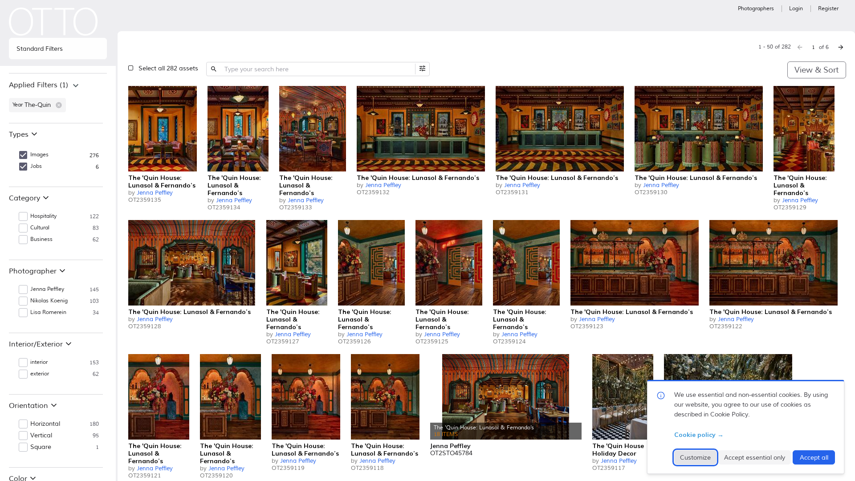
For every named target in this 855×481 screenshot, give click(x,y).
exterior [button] (39, 374)
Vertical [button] (41, 435)
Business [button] (41, 239)
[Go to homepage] (53, 22)
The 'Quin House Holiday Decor (618, 449)
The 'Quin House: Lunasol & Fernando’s (161, 181)
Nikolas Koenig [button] (49, 301)
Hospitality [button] (43, 216)
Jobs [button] (36, 166)
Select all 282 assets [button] (168, 68)
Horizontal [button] (45, 424)
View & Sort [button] (816, 70)
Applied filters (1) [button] (38, 85)
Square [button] (40, 447)
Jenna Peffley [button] (47, 289)
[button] (59, 105)
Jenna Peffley (155, 192)
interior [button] (39, 362)
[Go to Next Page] (840, 47)
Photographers (756, 8)
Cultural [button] (39, 227)
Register (828, 8)
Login (796, 8)
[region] (58, 98)
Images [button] (39, 154)
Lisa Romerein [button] (48, 312)
